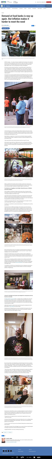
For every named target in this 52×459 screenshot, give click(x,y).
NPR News (10, 432)
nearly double (11, 306)
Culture (29, 8)
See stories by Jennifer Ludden (11, 442)
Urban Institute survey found (10, 298)
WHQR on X (30, 449)
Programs (34, 8)
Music (25, 8)
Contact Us (19, 449)
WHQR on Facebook (20, 451)
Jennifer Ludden (6, 25)
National (3, 12)
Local (4, 8)
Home (2, 8)
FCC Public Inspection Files (32, 451)
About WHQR (40, 8)
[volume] (4, 6)
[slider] (5, 5)
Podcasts (8, 8)
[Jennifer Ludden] (3, 440)
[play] (1, 5)
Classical (21, 8)
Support (44, 8)
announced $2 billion (19, 262)
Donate (49, 2)
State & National (15, 8)
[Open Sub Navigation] (18, 8)
